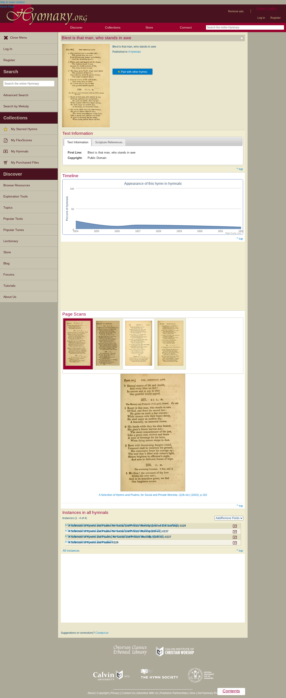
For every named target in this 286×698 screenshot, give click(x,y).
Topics (8, 207)
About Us (9, 297)
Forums (8, 274)
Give (193, 693)
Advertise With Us (147, 693)
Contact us (101, 632)
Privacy (115, 693)
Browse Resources (16, 185)
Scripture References (108, 142)
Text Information (77, 142)
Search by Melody (16, 106)
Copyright (103, 693)
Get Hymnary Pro (208, 693)
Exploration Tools (15, 196)
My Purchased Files (25, 162)
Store (149, 27)
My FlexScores (21, 140)
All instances (71, 550)
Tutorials (9, 285)
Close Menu (18, 37)
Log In (7, 49)
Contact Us (128, 693)
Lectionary (10, 241)
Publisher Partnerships (174, 693)
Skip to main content (12, 2)
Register (275, 17)
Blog (6, 263)
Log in (261, 17)
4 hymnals (134, 51)
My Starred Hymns (24, 129)
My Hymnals (19, 151)
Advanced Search (15, 95)
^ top (240, 169)
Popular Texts (13, 218)
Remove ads (236, 11)
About (91, 693)
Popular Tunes (13, 230)
